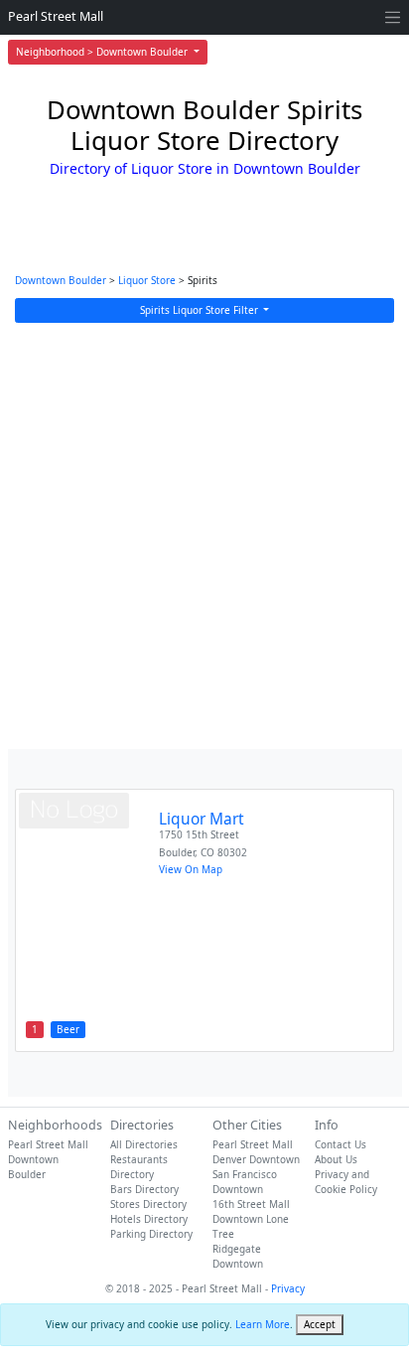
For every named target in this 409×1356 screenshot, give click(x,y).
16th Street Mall (251, 1204)
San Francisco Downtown (244, 1181)
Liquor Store (147, 280)
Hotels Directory (149, 1219)
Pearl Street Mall (55, 16)
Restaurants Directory (139, 1166)
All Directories (144, 1144)
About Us (336, 1159)
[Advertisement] (204, 536)
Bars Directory (144, 1189)
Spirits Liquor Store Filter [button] (200, 310)
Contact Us (340, 1144)
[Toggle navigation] (392, 17)
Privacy (288, 1288)
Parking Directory (151, 1234)
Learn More (262, 1324)
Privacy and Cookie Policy (346, 1181)
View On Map (190, 869)
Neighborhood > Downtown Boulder (103, 52)
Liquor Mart (201, 818)
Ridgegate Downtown (237, 1256)
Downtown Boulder (60, 280)
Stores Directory (148, 1204)
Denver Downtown (256, 1159)
